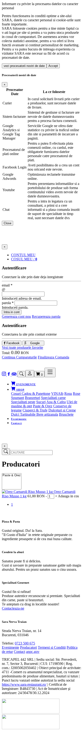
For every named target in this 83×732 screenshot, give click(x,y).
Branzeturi (32, 398)
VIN (54, 394)
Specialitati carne (53, 398)
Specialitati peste (23, 402)
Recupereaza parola (46, 316)
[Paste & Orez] (11, 475)
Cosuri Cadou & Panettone (30, 394)
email (7, 285)
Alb (60, 394)
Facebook (13, 343)
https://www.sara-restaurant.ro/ (24, 684)
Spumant (17, 398)
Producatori (28, 647)
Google (34, 343)
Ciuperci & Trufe (35, 410)
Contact (16, 423)
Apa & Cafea (56, 402)
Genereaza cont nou (16, 316)
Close (7, 223)
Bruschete (66, 414)
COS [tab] (24, 259)
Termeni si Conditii (52, 647)
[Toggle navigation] (50, 372)
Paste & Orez (42, 406)
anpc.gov (32, 652)
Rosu (68, 394)
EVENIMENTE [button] (25, 384)
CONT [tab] (23, 255)
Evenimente (19, 418)
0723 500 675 (25, 643)
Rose (76, 394)
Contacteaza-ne (13, 608)
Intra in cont (12, 312)
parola (8, 303)
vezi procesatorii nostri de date (24, 66)
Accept (53, 66)
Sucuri (41, 402)
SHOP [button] (20, 389)
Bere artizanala (47, 414)
